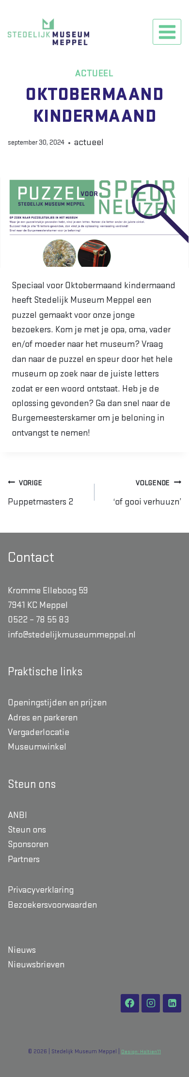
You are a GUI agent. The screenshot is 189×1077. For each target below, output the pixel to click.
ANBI (17, 815)
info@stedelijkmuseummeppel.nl (72, 634)
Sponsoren (28, 844)
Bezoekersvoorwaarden (52, 905)
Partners (24, 859)
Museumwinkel (37, 746)
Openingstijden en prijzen (57, 702)
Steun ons (27, 829)
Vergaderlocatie (38, 732)
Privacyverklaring (41, 890)
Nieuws (22, 950)
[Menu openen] (167, 32)
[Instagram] (151, 1003)
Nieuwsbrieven (36, 964)
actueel (94, 73)
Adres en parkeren (43, 717)
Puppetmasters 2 (40, 492)
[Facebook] (130, 1003)
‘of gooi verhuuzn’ (147, 492)
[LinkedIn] (172, 1003)
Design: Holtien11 (141, 1052)
